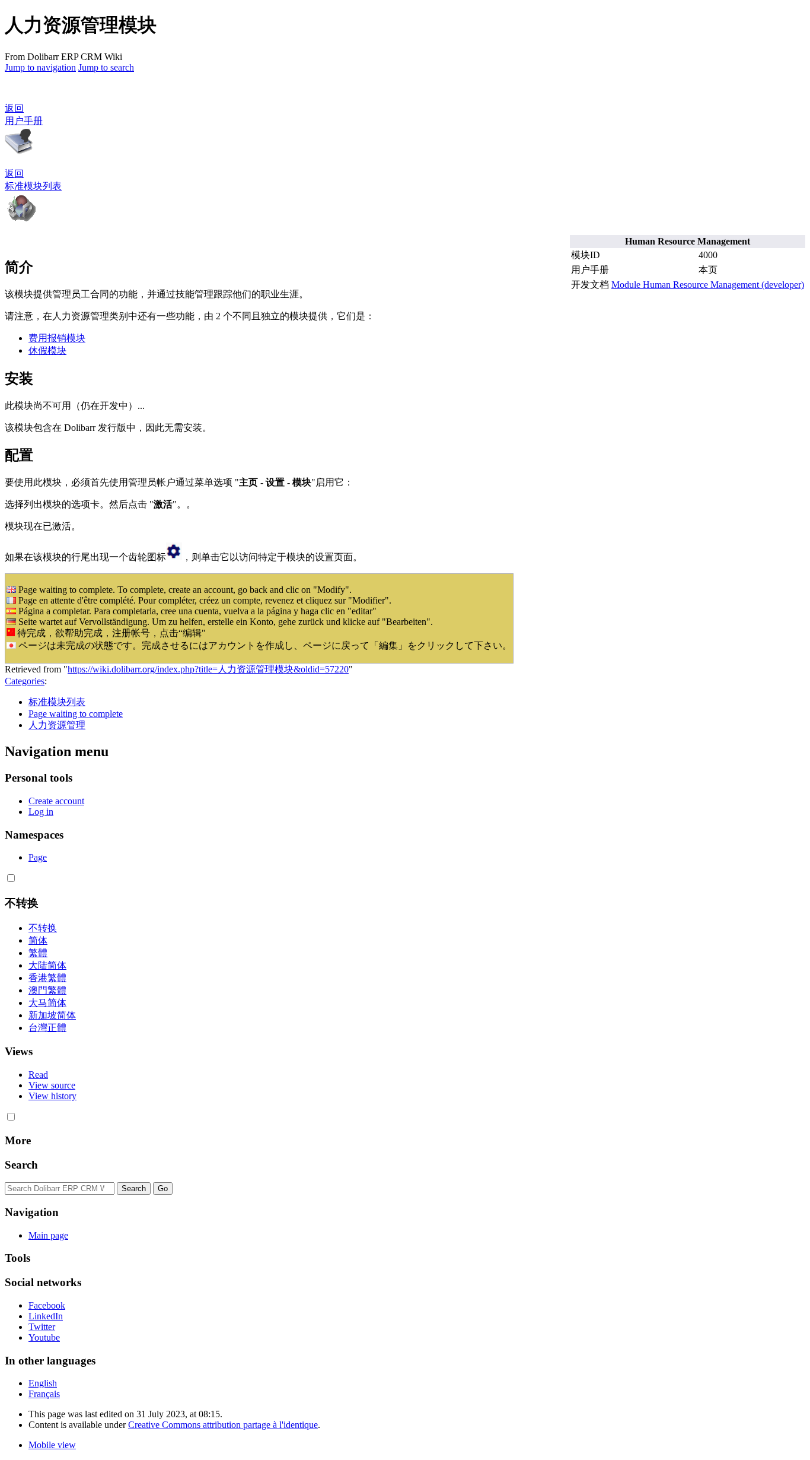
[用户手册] (19, 153)
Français (44, 1394)
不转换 (42, 928)
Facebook (46, 1305)
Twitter (41, 1327)
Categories (24, 681)
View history (52, 1096)
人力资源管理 (56, 725)
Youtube (44, 1337)
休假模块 (47, 350)
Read (38, 1074)
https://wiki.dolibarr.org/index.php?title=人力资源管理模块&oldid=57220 (208, 669)
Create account (56, 801)
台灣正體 (47, 1028)
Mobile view (52, 1445)
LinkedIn (45, 1316)
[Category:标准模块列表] (21, 220)
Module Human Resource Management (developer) (707, 285)
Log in (40, 812)
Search (21, 1165)
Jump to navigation (40, 67)
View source (51, 1085)
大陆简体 (47, 965)
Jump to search (106, 67)
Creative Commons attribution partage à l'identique (223, 1425)
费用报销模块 (56, 338)
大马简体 (47, 1003)
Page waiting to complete (75, 714)
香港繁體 (47, 978)
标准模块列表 (56, 702)
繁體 (37, 953)
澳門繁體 (47, 990)
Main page (48, 1235)
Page (37, 857)
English (42, 1383)
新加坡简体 (52, 1015)
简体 (37, 940)
